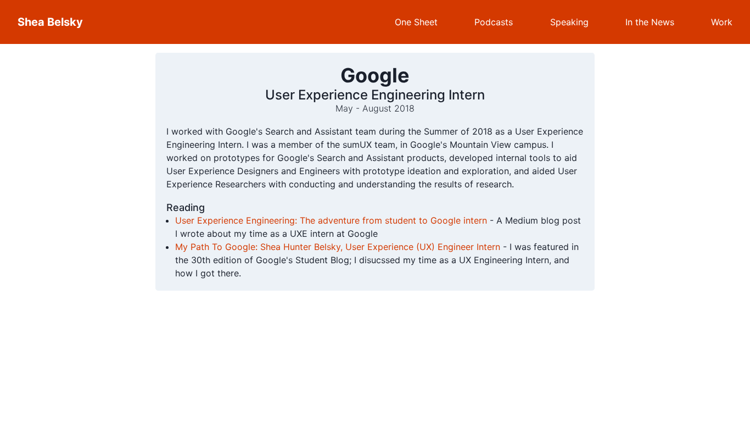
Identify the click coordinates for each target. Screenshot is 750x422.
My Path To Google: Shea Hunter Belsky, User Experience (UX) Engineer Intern (337, 246)
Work (721, 21)
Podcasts (493, 21)
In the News (649, 21)
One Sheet (416, 21)
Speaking (569, 21)
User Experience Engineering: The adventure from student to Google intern (331, 220)
